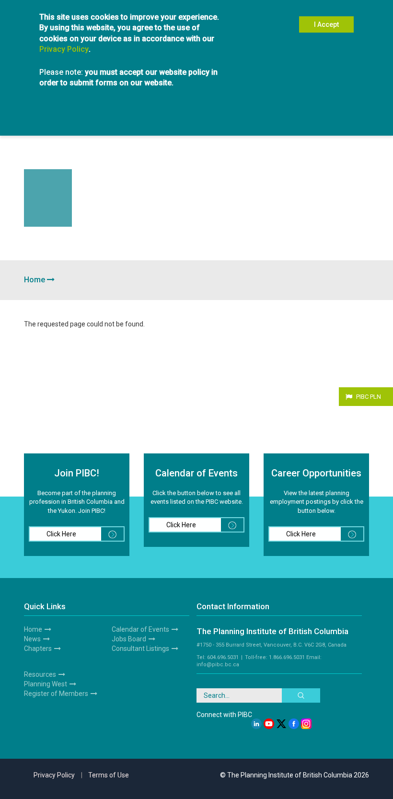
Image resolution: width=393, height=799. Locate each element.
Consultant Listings (140, 648)
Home (34, 279)
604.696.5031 (223, 657)
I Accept (326, 24)
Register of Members (56, 693)
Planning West (45, 684)
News (32, 639)
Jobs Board (129, 639)
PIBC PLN (368, 396)
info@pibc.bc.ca (217, 664)
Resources (40, 674)
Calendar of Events (140, 629)
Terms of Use (108, 775)
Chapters (38, 648)
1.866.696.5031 (287, 657)
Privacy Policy (64, 49)
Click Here (61, 534)
